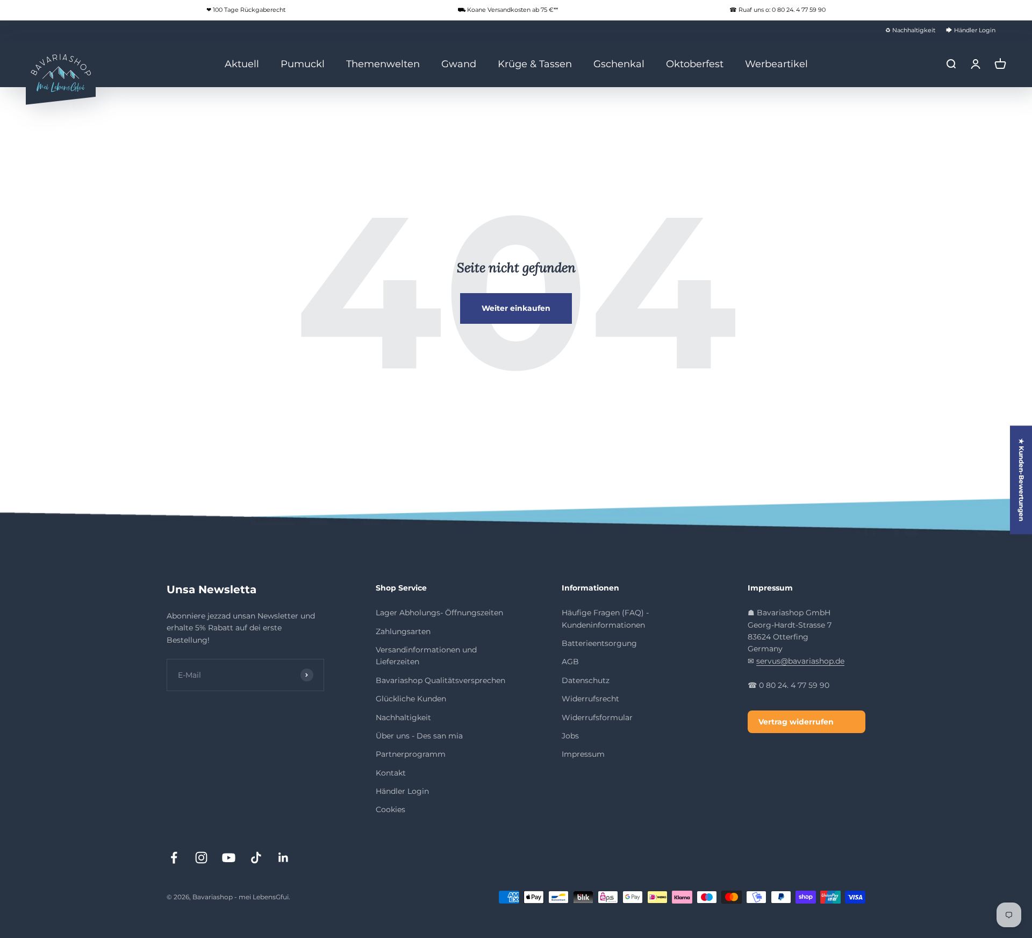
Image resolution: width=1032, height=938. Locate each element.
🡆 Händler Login (970, 30)
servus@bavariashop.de (800, 661)
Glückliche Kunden (411, 699)
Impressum (583, 754)
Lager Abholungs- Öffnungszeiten (439, 612)
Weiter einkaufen (516, 308)
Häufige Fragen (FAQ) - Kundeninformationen (605, 618)
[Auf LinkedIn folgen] (283, 857)
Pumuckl (303, 63)
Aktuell (242, 63)
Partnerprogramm (411, 754)
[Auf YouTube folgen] (228, 857)
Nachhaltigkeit (403, 717)
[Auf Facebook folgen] (174, 857)
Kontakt (391, 773)
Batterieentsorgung (599, 643)
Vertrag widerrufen (796, 722)
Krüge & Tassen (535, 63)
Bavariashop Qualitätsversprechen (440, 680)
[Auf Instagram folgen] (201, 857)
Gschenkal (618, 63)
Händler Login (402, 791)
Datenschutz (586, 680)
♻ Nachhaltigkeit (910, 30)
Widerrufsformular (597, 717)
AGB (570, 661)
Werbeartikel (776, 63)
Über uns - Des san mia (419, 736)
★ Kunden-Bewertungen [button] (1021, 479)
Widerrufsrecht (590, 699)
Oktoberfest (694, 63)
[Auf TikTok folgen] (256, 857)
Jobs (570, 736)
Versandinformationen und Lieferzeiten (426, 655)
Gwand (458, 63)
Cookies (390, 809)
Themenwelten (383, 63)
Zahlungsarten (403, 631)
